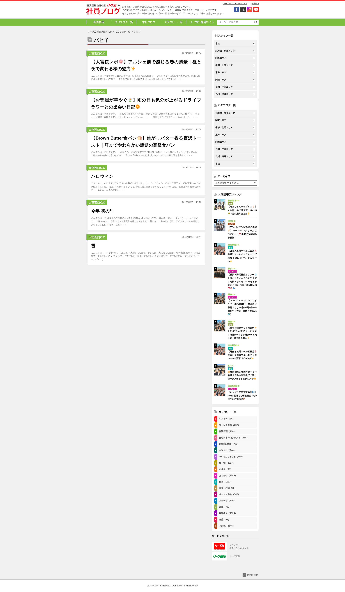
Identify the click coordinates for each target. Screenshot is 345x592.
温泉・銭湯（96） (228, 488)
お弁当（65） (225, 469)
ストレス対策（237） (229, 425)
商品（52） (224, 519)
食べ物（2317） (227, 463)
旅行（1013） (226, 482)
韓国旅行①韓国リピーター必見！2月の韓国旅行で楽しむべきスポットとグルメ (242, 375)
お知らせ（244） (227, 450)
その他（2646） (227, 526)
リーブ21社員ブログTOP (100, 32)
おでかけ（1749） (228, 475)
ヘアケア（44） (226, 419)
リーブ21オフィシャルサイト (235, 3)
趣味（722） (225, 507)
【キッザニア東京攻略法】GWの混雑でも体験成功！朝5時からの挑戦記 (242, 395)
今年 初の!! (102, 210)
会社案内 (255, 3)
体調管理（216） (227, 431)
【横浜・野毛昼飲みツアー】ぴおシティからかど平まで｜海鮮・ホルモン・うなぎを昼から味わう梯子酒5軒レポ (242, 279)
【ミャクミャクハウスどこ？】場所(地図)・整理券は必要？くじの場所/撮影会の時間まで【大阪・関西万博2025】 (242, 307)
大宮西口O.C (97, 53)
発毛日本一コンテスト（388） (234, 437)
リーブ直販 (234, 556)
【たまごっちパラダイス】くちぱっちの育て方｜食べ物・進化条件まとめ (242, 210)
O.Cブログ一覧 (123, 32)
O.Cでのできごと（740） (231, 456)
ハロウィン (102, 176)
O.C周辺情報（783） (229, 444)
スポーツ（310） (227, 500)
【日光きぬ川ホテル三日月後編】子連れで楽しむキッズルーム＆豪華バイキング (242, 355)
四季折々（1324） (228, 513)
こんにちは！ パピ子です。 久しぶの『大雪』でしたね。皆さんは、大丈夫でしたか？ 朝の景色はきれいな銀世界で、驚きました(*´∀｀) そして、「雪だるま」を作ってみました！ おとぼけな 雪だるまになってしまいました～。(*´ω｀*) (145, 256)
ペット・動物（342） (229, 494)
